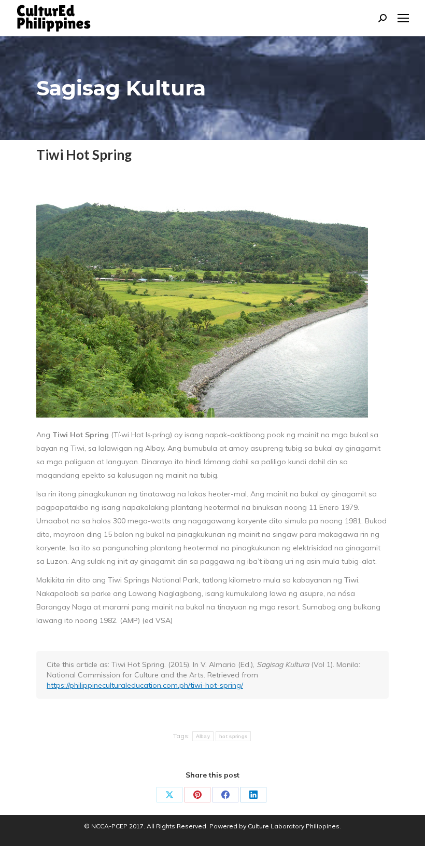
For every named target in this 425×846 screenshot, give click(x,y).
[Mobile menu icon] (403, 18)
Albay (203, 736)
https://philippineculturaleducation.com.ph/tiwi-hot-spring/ (145, 685)
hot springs (233, 736)
